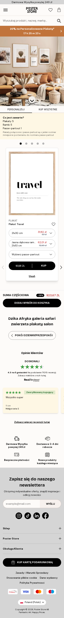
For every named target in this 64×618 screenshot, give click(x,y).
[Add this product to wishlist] (53, 224)
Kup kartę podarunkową (35, 562)
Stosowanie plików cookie (22, 577)
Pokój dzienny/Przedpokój (34, 335)
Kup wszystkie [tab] (48, 109)
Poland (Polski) (33, 602)
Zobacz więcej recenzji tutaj (32, 422)
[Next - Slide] (61, 267)
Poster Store (40, 609)
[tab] (50, 10)
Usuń (32, 276)
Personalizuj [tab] (16, 109)
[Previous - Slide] (3, 267)
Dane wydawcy (49, 577)
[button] (32, 99)
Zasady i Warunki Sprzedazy (32, 572)
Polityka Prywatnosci (32, 582)
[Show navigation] (5, 10)
